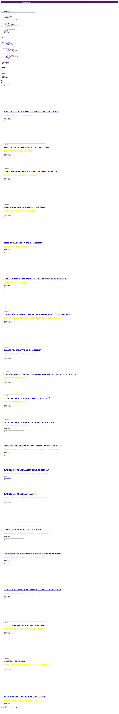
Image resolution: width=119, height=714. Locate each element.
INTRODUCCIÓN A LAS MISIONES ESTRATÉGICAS (25, 697)
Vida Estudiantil (9, 44)
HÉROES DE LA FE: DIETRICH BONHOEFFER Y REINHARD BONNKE (32, 554)
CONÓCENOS (6, 42)
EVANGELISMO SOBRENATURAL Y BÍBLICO (22, 530)
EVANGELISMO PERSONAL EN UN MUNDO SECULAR (26, 470)
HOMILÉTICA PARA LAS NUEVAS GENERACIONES (25, 625)
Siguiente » (5, 706)
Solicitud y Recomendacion (12, 56)
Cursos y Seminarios (10, 22)
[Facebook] (92, 2)
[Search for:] (7, 19)
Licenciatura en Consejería (12, 21)
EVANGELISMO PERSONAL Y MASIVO (20, 494)
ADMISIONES (7, 23)
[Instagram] (94, 2)
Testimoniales (9, 47)
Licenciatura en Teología (11, 50)
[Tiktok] (98, 2)
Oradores (8, 45)
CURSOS (5, 61)
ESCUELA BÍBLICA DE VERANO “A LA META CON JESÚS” (28, 398)
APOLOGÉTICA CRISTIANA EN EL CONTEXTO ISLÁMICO (27, 147)
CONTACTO (6, 63)
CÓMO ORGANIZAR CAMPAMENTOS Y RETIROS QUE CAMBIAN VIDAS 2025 (36, 279)
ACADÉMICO (6, 48)
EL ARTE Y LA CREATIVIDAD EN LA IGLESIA (22, 350)
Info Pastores (9, 58)
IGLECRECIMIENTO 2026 (14, 661)
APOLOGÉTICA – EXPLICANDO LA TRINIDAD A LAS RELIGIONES (31, 112)
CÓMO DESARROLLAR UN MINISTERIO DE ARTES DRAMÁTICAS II (32, 171)
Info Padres (8, 57)
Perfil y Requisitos (10, 24)
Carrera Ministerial (10, 49)
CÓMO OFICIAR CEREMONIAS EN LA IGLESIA (23, 243)
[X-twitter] (96, 2)
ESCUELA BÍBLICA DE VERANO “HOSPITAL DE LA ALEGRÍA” (29, 422)
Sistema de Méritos (10, 60)
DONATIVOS (6, 62)
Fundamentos (9, 43)
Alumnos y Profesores (85, 1)
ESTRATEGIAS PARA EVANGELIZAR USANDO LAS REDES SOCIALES (33, 446)
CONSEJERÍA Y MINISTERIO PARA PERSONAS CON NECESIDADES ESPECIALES (37, 314)
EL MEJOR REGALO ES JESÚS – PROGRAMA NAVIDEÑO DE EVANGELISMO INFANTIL (40, 374)
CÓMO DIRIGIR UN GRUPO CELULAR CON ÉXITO (24, 207)
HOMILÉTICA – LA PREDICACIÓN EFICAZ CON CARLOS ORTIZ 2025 (32, 590)
